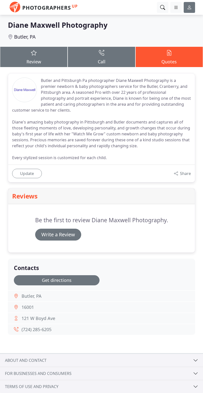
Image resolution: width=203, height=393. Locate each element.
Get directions (57, 280)
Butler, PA (25, 36)
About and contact (26, 360)
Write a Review (58, 234)
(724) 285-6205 (36, 329)
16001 (28, 307)
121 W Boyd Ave (38, 318)
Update (27, 173)
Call (101, 62)
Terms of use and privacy (31, 386)
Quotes (169, 62)
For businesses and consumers (38, 373)
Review (33, 62)
